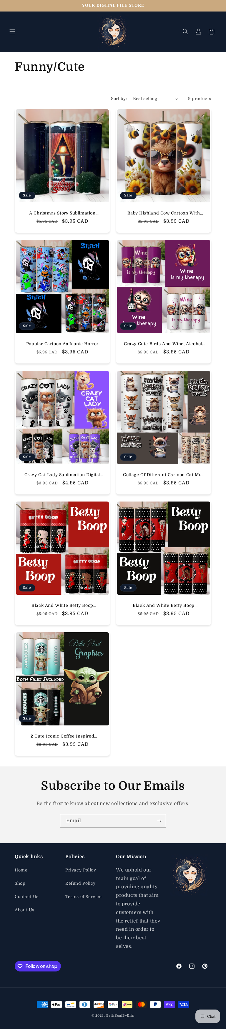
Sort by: (119, 98)
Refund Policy (80, 883)
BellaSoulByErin (120, 1015)
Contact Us (27, 896)
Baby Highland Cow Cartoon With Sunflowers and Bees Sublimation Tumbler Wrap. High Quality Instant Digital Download (163, 213)
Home (21, 870)
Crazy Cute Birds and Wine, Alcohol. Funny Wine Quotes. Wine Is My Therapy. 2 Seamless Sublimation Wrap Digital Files (163, 343)
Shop (20, 883)
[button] (12, 31)
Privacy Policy (80, 870)
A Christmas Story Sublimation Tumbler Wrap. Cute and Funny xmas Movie (62, 213)
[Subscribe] (159, 821)
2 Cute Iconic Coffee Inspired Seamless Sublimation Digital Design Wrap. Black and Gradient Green (62, 736)
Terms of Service (83, 896)
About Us (24, 909)
